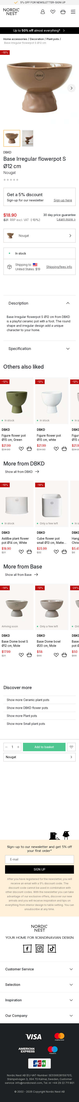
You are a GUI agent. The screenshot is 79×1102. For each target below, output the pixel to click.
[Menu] (73, 12)
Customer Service (19, 969)
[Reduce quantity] (6, 747)
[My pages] (43, 12)
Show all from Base (18, 574)
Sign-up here (63, 200)
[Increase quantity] (18, 747)
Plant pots (53, 39)
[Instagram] (39, 948)
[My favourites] (53, 12)
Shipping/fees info (59, 267)
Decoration (37, 39)
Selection (12, 984)
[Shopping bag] (63, 12)
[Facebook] (27, 948)
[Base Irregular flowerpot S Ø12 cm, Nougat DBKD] (39, 87)
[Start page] (11, 11)
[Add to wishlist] (21, 448)
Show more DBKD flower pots (27, 708)
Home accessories (15, 39)
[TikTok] (52, 948)
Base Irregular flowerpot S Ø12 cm (25, 42)
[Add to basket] (29, 448)
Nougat (11, 757)
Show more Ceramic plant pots (28, 700)
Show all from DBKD (19, 471)
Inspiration (13, 1000)
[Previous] (7, 88)
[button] (11, 180)
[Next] (71, 88)
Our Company (16, 1015)
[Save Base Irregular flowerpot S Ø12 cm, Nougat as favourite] (71, 747)
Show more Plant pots (22, 716)
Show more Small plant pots (26, 723)
